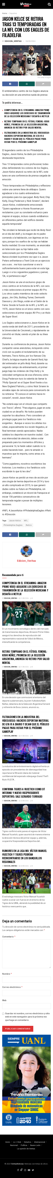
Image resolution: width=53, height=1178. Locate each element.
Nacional (14, 1145)
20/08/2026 (24, 801)
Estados (27, 1142)
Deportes (13, 13)
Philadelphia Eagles (13, 525)
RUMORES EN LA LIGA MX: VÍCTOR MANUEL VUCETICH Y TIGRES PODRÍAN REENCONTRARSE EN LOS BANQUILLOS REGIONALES (24, 856)
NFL (26, 520)
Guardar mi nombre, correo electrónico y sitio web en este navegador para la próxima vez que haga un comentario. (27, 1017)
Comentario (9, 936)
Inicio (7, 1142)
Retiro (29, 525)
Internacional (39, 1142)
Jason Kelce (15, 520)
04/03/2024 (30, 41)
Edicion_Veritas (13, 41)
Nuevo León (35, 1145)
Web (4, 1000)
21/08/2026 (24, 598)
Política (24, 1145)
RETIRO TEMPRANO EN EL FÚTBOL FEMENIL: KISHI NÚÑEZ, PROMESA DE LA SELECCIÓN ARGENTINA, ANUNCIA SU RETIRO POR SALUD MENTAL (26, 124)
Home (4, 13)
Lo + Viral (17, 1142)
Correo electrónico (12, 987)
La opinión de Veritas (26, 1148)
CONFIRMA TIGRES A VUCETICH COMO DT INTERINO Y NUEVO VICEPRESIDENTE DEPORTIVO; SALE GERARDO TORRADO (23, 792)
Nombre (7, 974)
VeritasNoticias (17, 1164)
